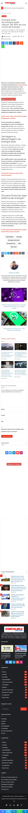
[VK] (20, 253)
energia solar (11, 243)
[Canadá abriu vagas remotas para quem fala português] (21, 648)
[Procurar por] (26, 4)
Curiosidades (5, 684)
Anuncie (3, 733)
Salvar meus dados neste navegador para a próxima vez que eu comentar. (12, 430)
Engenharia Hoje (5, 798)
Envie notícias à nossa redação (9, 779)
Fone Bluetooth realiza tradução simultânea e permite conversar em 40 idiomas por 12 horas (7, 373)
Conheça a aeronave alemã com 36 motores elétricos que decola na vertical (7, 354)
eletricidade (10, 237)
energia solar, (20, 85)
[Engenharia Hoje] (10, 3)
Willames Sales (7, 36)
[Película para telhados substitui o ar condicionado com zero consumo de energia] (5, 596)
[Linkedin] (10, 43)
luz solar (14, 247)
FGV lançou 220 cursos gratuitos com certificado (6, 655)
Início (4, 13)
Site (2, 421)
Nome (3, 409)
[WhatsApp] (3, 46)
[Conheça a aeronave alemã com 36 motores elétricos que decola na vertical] (7, 346)
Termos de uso (5, 789)
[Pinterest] (17, 43)
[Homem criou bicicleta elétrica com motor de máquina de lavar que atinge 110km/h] (5, 614)
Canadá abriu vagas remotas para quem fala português (20, 655)
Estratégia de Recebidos (7, 784)
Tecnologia (4, 677)
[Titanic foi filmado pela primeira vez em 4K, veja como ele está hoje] (5, 606)
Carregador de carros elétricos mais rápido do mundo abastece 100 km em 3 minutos (21, 372)
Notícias (4, 672)
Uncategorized (5, 695)
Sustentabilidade (6, 679)
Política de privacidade (6, 787)
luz (20, 243)
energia (19, 237)
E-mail (3, 415)
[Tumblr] (14, 43)
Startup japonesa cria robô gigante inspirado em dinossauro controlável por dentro (21, 354)
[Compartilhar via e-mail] (23, 253)
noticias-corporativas (7, 682)
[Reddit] (21, 43)
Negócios (4, 687)
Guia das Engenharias (7, 690)
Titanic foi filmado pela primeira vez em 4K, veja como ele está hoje (18, 605)
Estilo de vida (5, 697)
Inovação (8, 13)
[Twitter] (6, 43)
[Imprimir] (2, 256)
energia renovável (14, 240)
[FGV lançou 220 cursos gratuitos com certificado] (7, 648)
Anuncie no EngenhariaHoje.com (9, 777)
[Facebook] (3, 43)
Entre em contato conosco (7, 782)
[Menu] (2, 4)
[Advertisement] (14, 66)
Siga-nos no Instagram (9, 99)
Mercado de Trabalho (7, 692)
